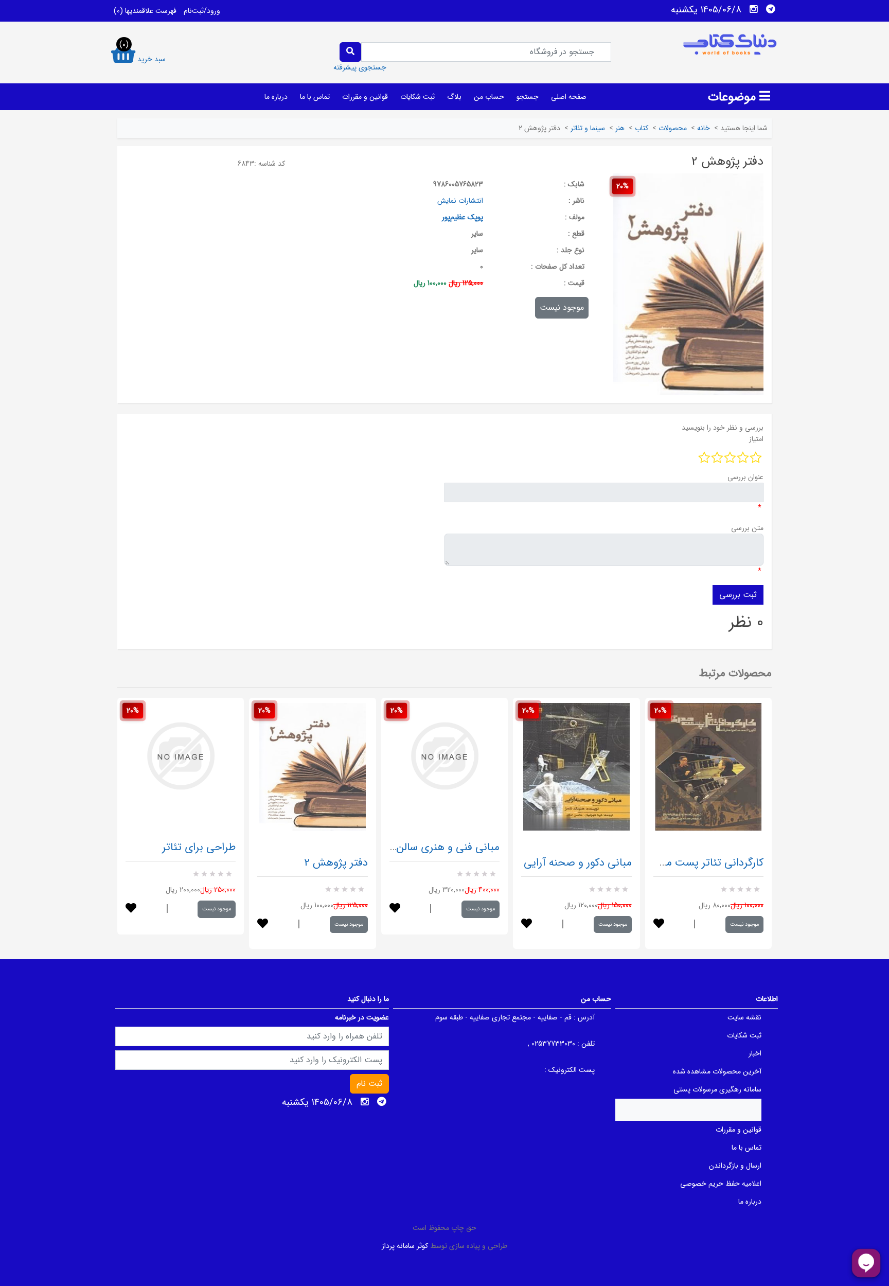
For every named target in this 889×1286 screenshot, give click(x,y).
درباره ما (276, 96)
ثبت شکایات (417, 96)
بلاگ (454, 96)
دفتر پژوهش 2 (336, 862)
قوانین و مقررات (365, 96)
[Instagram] (754, 9)
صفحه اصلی (568, 96)
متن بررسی (747, 528)
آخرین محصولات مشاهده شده (717, 1071)
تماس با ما (315, 96)
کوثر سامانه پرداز (405, 1246)
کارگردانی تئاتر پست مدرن (705, 862)
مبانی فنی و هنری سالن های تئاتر (426, 847)
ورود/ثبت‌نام (202, 10)
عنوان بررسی (745, 477)
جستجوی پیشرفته (359, 67)
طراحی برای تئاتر (199, 847)
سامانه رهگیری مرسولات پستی (717, 1089)
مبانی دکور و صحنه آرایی (578, 862)
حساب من (489, 96)
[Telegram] (770, 9)
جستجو (528, 96)
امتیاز (756, 439)
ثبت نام (369, 1083)
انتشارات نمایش (460, 200)
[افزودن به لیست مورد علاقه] (131, 909)
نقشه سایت (744, 1017)
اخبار (755, 1053)
